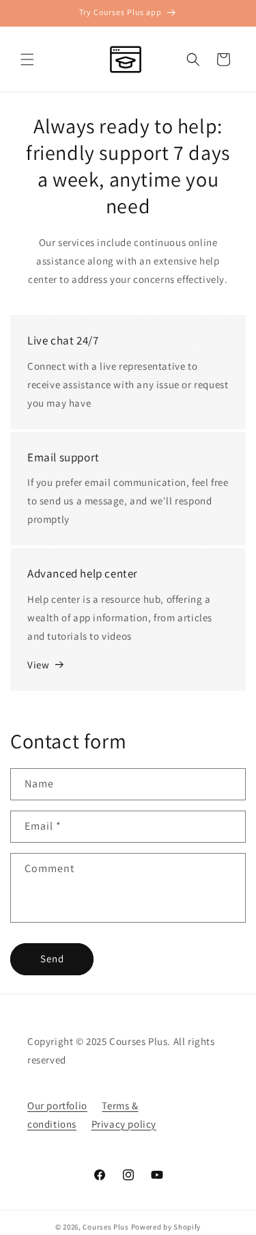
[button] (27, 59)
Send (52, 958)
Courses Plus (105, 1227)
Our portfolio (57, 1105)
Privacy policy (123, 1123)
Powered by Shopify (166, 1227)
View (38, 664)
